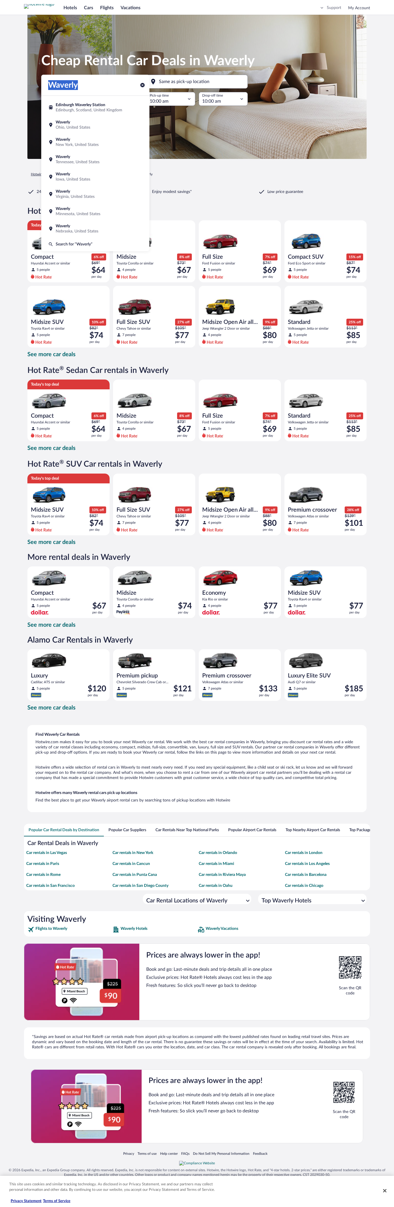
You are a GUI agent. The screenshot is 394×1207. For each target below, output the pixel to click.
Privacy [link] (128, 1153)
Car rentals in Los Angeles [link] (307, 864)
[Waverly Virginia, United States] (95, 194)
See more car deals (51, 354)
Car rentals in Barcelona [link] (306, 875)
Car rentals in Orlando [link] (218, 853)
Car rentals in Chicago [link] (304, 886)
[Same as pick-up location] (197, 82)
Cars (88, 7)
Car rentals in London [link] (303, 853)
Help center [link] (169, 1153)
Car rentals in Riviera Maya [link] (222, 875)
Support (334, 8)
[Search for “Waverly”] (95, 244)
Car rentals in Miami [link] (216, 864)
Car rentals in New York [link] (132, 853)
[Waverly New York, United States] (95, 142)
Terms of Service (56, 1201)
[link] (69, 929)
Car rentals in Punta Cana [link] (134, 875)
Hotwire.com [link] (40, 174)
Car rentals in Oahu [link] (215, 886)
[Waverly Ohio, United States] (95, 125)
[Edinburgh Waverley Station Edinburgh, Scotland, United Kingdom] (95, 107)
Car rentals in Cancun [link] (131, 864)
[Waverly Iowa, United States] (95, 176)
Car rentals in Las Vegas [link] (46, 853)
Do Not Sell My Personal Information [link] (221, 1153)
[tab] (64, 830)
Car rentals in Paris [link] (42, 864)
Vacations (130, 7)
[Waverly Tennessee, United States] (95, 159)
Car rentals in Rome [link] (43, 875)
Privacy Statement (26, 1201)
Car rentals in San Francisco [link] (50, 886)
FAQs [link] (185, 1153)
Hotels (70, 7)
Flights (107, 7)
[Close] (384, 1190)
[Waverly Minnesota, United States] (95, 211)
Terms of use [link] (147, 1153)
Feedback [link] (260, 1153)
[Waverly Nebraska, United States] (95, 228)
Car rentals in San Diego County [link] (140, 886)
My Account (359, 8)
